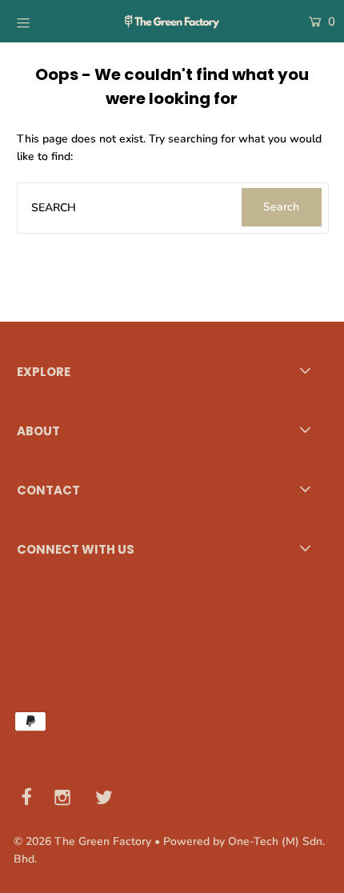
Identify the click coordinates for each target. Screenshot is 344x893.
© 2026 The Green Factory (82, 841)
